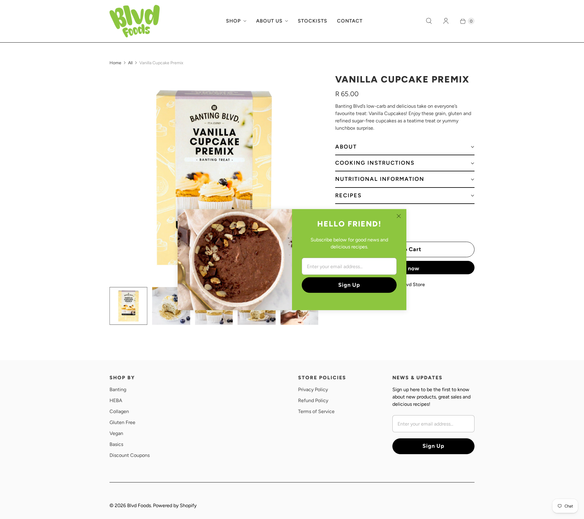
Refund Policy (313, 400)
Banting (117, 389)
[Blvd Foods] (134, 21)
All (130, 62)
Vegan (116, 433)
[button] (404, 147)
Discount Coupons (129, 455)
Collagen (119, 411)
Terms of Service (316, 411)
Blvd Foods (139, 505)
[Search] (428, 21)
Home (115, 62)
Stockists (312, 21)
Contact (350, 21)
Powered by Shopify (174, 505)
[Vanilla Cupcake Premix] (213, 177)
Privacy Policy (313, 389)
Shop (233, 21)
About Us (269, 21)
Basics (116, 444)
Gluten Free (122, 422)
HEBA (115, 400)
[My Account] (445, 21)
